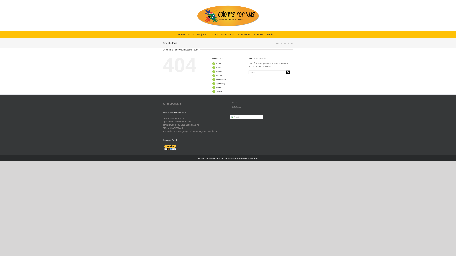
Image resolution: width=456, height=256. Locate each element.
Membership (221, 79)
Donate (219, 76)
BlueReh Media (253, 158)
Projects (219, 72)
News (218, 68)
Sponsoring (220, 84)
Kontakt (219, 87)
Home (218, 64)
